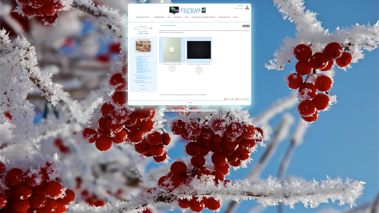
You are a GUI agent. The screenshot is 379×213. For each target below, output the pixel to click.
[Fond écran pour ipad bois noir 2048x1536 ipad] (199, 50)
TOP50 (186, 17)
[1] (163, 110)
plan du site (189, 107)
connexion (240, 5)
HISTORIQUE (178, 17)
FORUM (235, 17)
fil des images (230, 99)
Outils (245, 26)
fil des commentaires (243, 99)
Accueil (162, 25)
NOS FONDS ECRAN (142, 17)
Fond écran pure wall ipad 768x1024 (172, 64)
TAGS (169, 17)
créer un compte (238, 8)
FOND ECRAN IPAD (224, 17)
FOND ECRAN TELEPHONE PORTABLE (203, 17)
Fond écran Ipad (170, 25)
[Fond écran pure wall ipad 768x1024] (172, 50)
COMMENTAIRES (159, 17)
